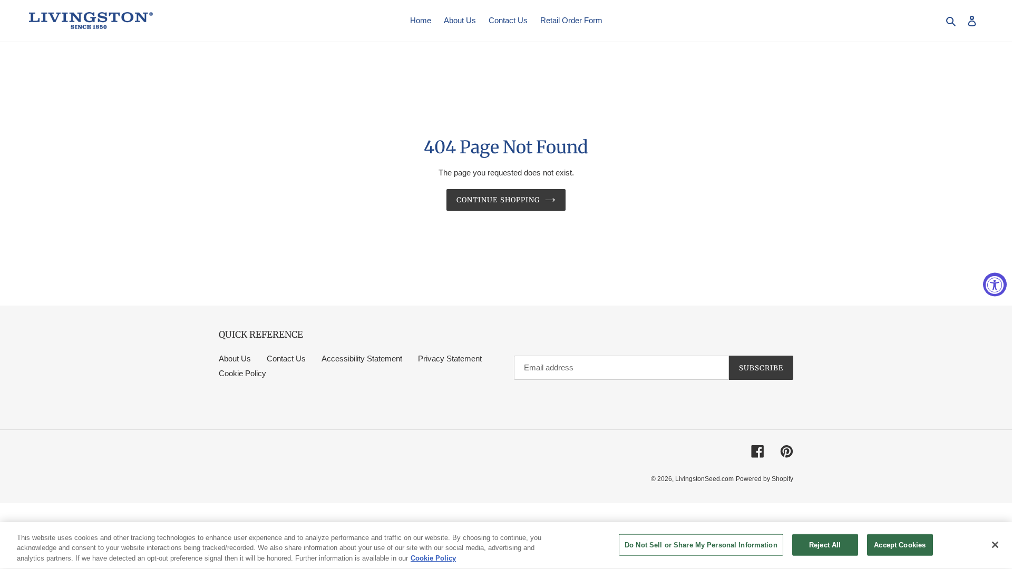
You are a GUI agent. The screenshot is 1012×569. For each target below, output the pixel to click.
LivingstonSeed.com (704, 479)
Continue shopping (498, 199)
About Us (235, 358)
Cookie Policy (242, 373)
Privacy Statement (450, 358)
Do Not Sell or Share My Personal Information (701, 544)
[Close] (995, 544)
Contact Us (286, 358)
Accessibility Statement (362, 358)
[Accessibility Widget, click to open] (995, 285)
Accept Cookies (900, 544)
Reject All (825, 544)
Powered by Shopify (764, 479)
